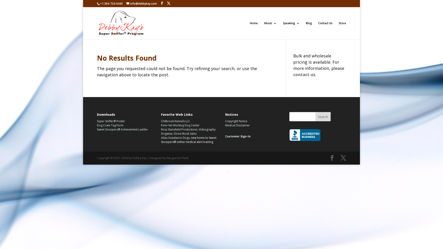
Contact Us (325, 23)
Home (254, 23)
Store (342, 23)
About (268, 23)
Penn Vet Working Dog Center (180, 125)
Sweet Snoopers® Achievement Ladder (122, 129)
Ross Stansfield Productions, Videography (188, 129)
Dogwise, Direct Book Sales (179, 134)
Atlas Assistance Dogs (175, 138)
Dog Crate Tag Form (110, 125)
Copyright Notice (236, 121)
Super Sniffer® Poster (111, 121)
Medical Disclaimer (237, 125)
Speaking (289, 23)
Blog (309, 23)
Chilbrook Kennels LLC (175, 121)
